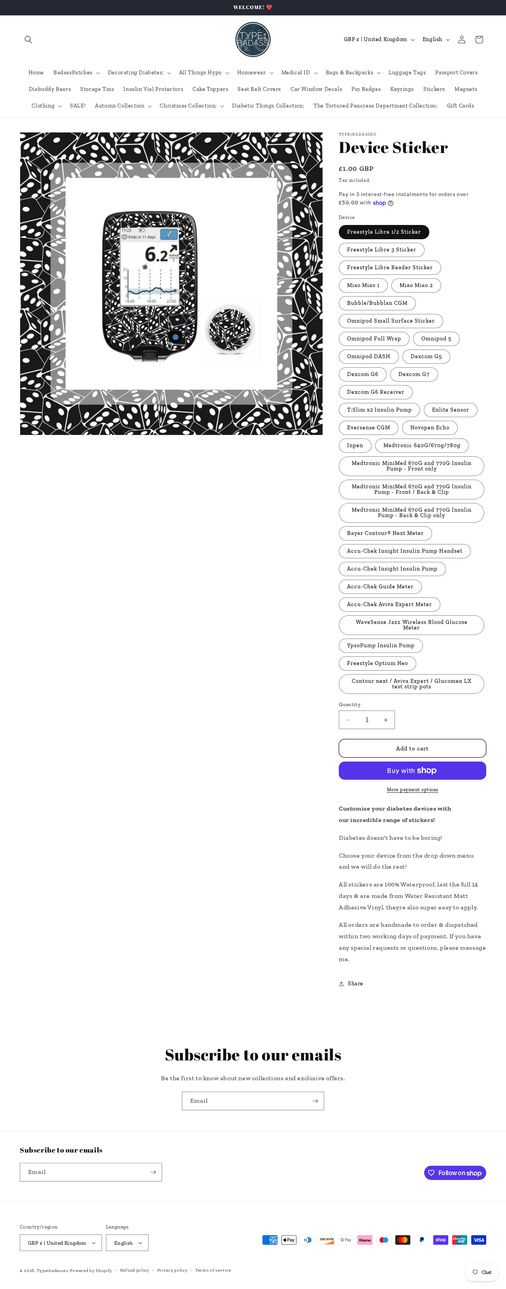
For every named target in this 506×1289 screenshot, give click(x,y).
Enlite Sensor (450, 409)
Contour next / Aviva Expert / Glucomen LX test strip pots (412, 684)
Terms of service (213, 1270)
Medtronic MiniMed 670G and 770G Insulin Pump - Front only (412, 466)
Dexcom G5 (426, 356)
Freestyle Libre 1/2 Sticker (384, 232)
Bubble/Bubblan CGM (377, 303)
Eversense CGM (368, 427)
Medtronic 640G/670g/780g (422, 445)
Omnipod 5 (436, 338)
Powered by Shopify (91, 1270)
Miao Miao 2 (416, 285)
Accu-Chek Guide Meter (380, 586)
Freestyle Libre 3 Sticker (381, 249)
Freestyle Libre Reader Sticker (390, 267)
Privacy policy (172, 1270)
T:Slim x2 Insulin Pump (379, 409)
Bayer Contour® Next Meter (385, 533)
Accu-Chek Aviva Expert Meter (389, 604)
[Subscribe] (315, 1101)
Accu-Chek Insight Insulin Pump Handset (405, 551)
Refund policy (134, 1270)
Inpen (355, 445)
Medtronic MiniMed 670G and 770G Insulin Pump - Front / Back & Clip (412, 489)
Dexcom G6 (362, 374)
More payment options (412, 789)
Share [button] (355, 983)
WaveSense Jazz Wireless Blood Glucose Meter (412, 625)
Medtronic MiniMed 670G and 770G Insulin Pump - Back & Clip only (412, 513)
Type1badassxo (53, 1270)
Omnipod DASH (369, 356)
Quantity (350, 704)
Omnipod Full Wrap (374, 338)
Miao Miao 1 (363, 285)
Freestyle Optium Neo (377, 663)
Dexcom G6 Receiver (375, 392)
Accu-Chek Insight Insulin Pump (392, 568)
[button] (28, 39)
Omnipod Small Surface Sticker (391, 321)
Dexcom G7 (414, 374)
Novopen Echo (429, 427)
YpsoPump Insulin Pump (381, 645)
